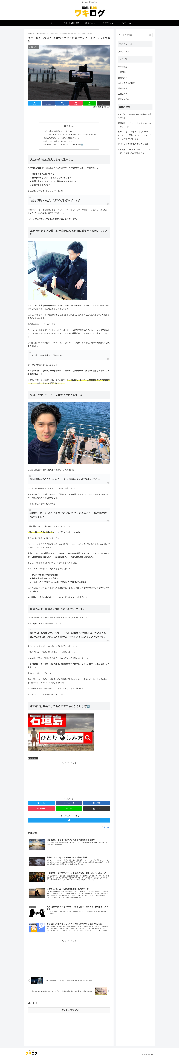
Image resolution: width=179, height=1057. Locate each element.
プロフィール (123, 52)
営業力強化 (122, 88)
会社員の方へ (33, 758)
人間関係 (122, 72)
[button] (150, 35)
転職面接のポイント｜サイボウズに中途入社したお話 (135, 125)
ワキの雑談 (122, 67)
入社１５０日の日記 (126, 83)
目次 (66, 126)
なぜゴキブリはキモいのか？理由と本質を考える (135, 116)
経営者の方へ (123, 99)
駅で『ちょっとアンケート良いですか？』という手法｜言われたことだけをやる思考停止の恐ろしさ (135, 135)
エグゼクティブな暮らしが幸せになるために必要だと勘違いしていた (70, 134)
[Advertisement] (69, 114)
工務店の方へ (123, 94)
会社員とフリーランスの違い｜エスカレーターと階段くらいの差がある (135, 151)
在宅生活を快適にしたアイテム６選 (133, 144)
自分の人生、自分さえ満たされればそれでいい (61, 141)
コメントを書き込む (69, 1010)
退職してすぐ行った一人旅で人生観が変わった (61, 138)
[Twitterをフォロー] (69, 820)
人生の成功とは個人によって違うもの (58, 131)
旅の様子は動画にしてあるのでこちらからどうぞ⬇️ (63, 144)
